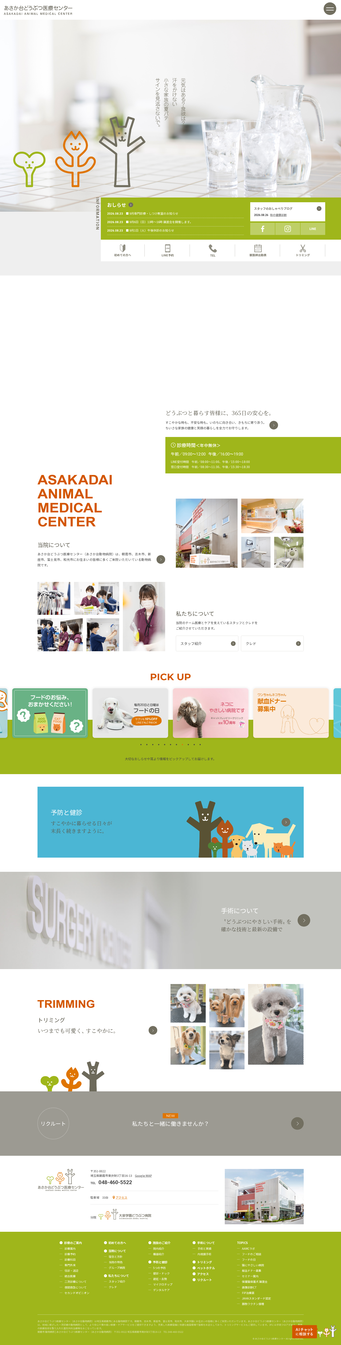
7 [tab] (176, 745)
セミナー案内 (250, 1276)
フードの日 (249, 1260)
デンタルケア (161, 1290)
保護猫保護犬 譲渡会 (254, 1282)
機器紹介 (158, 1254)
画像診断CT (249, 1287)
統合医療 (70, 1276)
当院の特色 (116, 1262)
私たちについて (118, 1276)
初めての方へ (123, 250)
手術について (206, 1243)
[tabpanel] (50, 713)
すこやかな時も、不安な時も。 (215, 425)
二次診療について (76, 1282)
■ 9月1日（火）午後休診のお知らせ (150, 230)
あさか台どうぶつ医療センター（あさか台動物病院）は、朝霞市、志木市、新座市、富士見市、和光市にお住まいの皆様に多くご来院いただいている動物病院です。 (94, 559)
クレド (113, 1287)
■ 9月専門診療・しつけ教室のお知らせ (152, 213)
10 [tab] (194, 745)
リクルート (204, 1280)
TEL (213, 250)
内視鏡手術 (204, 1254)
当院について (117, 1251)
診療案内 (70, 1248)
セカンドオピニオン (77, 1293)
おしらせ (116, 204)
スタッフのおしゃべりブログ (273, 208)
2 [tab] (147, 745)
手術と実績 (204, 1248)
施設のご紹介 (161, 1243)
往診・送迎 (71, 1271)
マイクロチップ (162, 1284)
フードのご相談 (251, 1254)
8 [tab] (182, 745)
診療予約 (70, 1254)
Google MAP (143, 1175)
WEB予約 (168, 250)
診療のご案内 (73, 1243)
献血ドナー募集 (251, 1271)
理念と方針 (116, 1257)
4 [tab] (159, 745)
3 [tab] (153, 745)
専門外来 (70, 1265)
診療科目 (70, 1260)
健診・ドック (161, 1273)
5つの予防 (159, 1268)
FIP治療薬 (248, 1293)
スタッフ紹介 (117, 1281)
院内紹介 (158, 1248)
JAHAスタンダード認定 (256, 1298)
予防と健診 (160, 1262)
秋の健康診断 (278, 215)
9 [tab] (188, 745)
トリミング (303, 250)
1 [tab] (141, 745)
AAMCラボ (248, 1248)
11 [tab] (200, 745)
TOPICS (242, 1243)
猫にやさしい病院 (253, 1265)
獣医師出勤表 (258, 250)
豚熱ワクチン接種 (253, 1304)
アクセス (121, 1197)
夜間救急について (76, 1287)
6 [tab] (170, 745)
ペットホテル (206, 1268)
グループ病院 (117, 1268)
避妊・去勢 (160, 1279)
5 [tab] (165, 745)
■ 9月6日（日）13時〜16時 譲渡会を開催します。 (159, 222)
